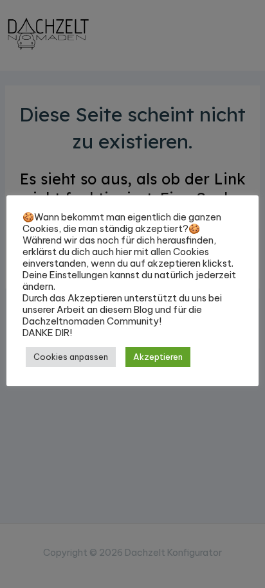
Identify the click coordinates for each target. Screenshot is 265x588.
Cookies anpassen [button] (70, 357)
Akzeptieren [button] (158, 357)
